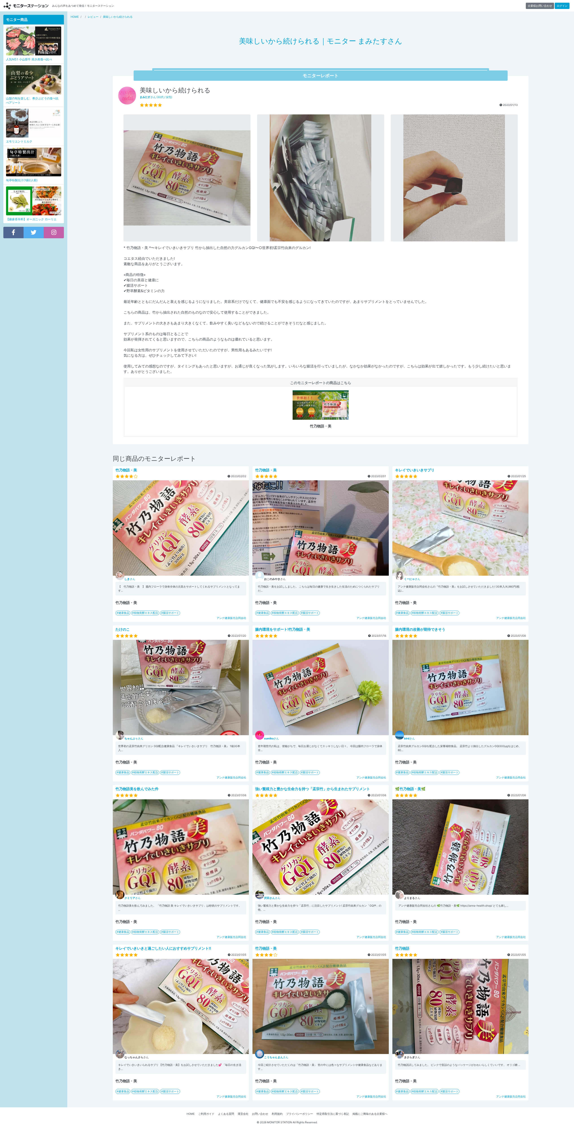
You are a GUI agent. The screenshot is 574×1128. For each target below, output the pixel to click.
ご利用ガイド (206, 1113)
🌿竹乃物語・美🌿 (410, 789)
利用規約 (277, 1113)
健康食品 (123, 612)
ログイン (562, 5)
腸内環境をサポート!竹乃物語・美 (282, 629)
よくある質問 (226, 1113)
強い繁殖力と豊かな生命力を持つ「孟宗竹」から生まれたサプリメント (312, 789)
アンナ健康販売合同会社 (231, 618)
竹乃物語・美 (126, 470)
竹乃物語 (402, 948)
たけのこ (122, 629)
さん (129, 579)
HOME (191, 1113)
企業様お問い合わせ (540, 5)
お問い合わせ (260, 1113)
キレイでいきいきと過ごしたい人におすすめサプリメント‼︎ (163, 948)
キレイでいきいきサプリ (415, 470)
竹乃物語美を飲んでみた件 (137, 789)
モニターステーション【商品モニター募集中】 (26, 6)
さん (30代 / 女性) (156, 97)
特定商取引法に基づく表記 (333, 1113)
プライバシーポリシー (299, 1113)
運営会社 (243, 1113)
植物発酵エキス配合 (146, 612)
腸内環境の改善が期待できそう (420, 629)
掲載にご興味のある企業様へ (369, 1113)
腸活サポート (171, 612)
